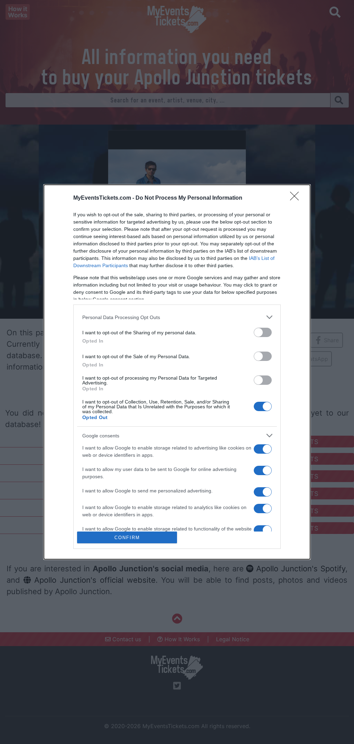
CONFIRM (127, 537)
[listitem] (177, 317)
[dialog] (177, 372)
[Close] (296, 198)
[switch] (263, 332)
